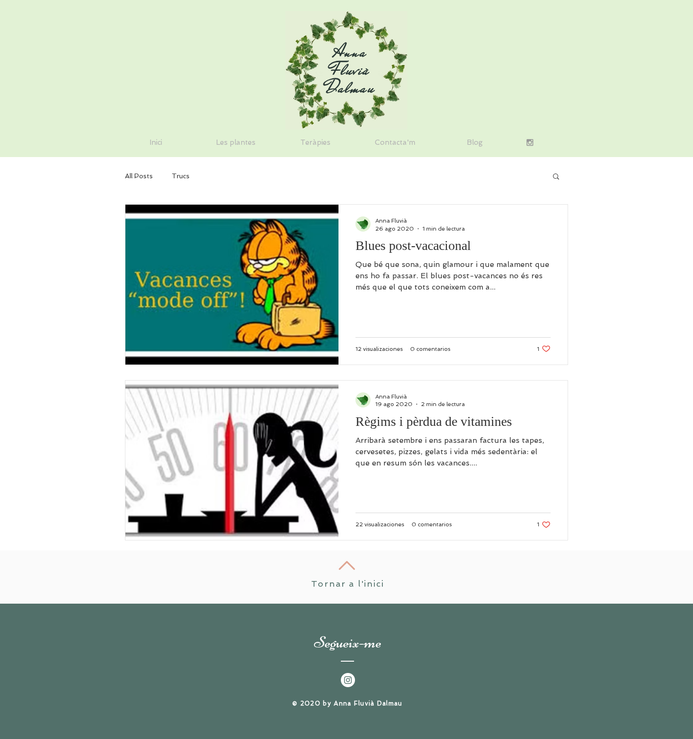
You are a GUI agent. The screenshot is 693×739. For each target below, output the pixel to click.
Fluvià (350, 70)
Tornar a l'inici (347, 584)
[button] (556, 177)
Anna (350, 52)
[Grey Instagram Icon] (530, 142)
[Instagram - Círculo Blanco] (348, 680)
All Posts (139, 176)
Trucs (181, 176)
